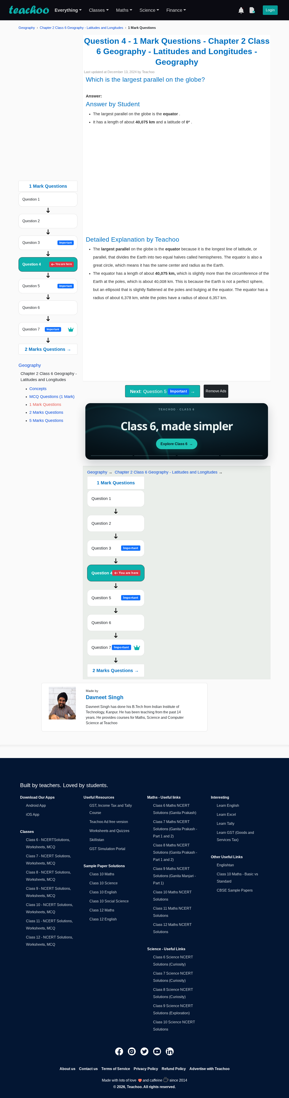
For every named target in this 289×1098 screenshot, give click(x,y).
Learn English (228, 805)
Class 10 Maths (101, 874)
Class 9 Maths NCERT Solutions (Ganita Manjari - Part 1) (174, 876)
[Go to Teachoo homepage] (29, 10)
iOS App (32, 814)
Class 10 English (103, 892)
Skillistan (96, 840)
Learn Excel (226, 814)
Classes (97, 10)
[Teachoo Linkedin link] (170, 1051)
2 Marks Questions (46, 412)
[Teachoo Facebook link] (119, 1051)
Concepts (38, 388)
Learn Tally (225, 823)
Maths (122, 10)
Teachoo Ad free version (108, 822)
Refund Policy (174, 1069)
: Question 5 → (162, 391)
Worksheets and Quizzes (109, 831)
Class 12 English (103, 919)
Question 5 (47, 286)
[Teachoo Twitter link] (144, 1051)
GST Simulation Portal (107, 849)
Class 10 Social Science (109, 901)
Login (270, 10)
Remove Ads (216, 391)
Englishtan (225, 865)
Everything (66, 10)
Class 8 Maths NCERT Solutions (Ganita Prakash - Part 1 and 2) (175, 852)
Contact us (88, 1069)
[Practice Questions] (252, 10)
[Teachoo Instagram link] (132, 1051)
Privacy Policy (146, 1069)
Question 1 (31, 199)
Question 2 (31, 221)
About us (67, 1069)
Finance (174, 10)
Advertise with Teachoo (209, 1069)
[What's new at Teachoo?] (241, 10)
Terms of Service (115, 1069)
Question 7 (40, 329)
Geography (27, 28)
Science (147, 10)
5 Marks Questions (46, 420)
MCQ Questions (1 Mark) (52, 396)
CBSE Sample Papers (235, 890)
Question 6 (31, 308)
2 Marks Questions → (48, 349)
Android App (36, 805)
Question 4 (47, 264)
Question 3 (47, 243)
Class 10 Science (103, 883)
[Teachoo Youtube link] (157, 1051)
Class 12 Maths (101, 910)
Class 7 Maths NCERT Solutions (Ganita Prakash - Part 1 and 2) (175, 829)
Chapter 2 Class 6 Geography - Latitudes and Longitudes (81, 28)
